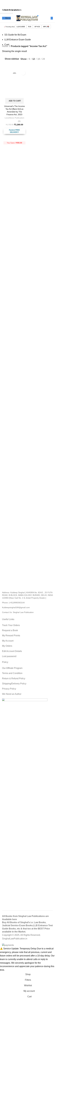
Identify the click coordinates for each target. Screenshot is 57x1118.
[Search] (51, 18)
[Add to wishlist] (23, 72)
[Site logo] (27, 18)
